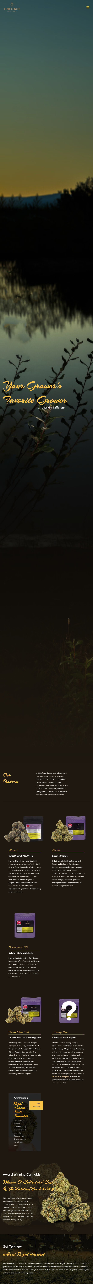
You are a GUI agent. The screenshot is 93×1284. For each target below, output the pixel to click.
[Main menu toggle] (88, 7)
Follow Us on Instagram (60, 1077)
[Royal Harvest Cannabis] (12, 7)
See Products (36, 1105)
